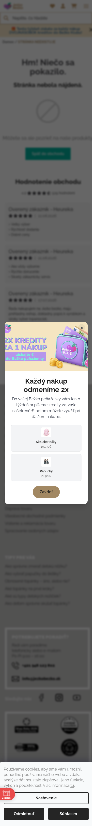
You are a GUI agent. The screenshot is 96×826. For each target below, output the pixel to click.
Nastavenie (46, 798)
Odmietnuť (24, 813)
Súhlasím (68, 813)
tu (72, 785)
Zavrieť (46, 492)
